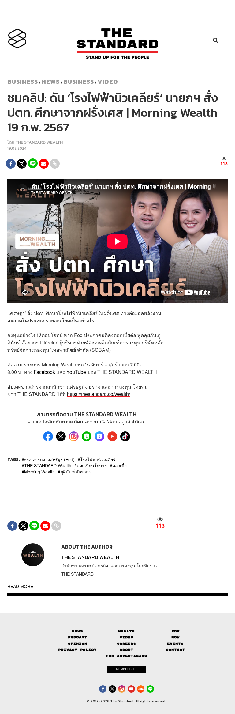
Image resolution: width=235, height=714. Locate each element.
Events (175, 643)
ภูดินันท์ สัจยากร (75, 472)
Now (175, 637)
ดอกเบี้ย (119, 465)
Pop (175, 631)
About (126, 649)
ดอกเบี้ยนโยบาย (92, 465)
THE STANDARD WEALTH (39, 142)
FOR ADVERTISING (126, 656)
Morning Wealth (39, 472)
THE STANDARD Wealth (47, 465)
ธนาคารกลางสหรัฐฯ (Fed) (49, 459)
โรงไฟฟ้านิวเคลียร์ (97, 459)
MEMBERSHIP (126, 669)
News (51, 81)
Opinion (77, 643)
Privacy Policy (77, 649)
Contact (175, 649)
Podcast (77, 637)
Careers (126, 643)
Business (22, 81)
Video (108, 81)
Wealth (126, 631)
